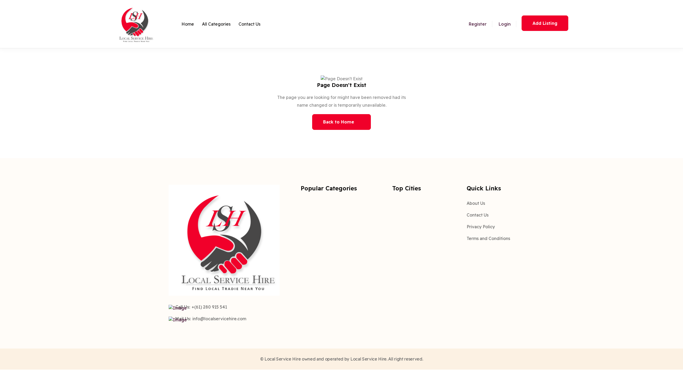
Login (505, 24)
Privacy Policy (481, 226)
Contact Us (249, 24)
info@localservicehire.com (219, 318)
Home (187, 24)
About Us (476, 203)
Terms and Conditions (488, 238)
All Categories (216, 24)
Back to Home (338, 122)
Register (478, 24)
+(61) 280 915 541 (209, 307)
